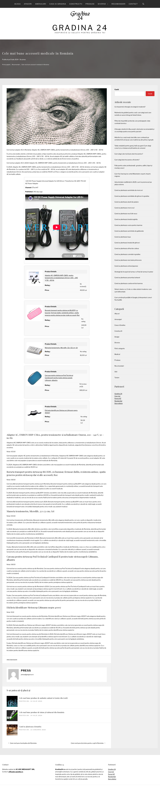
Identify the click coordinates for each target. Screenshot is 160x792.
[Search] (143, 4)
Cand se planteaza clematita (30, 726)
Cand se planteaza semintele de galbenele (129, 231)
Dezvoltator (119, 403)
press (24, 59)
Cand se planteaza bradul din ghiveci (127, 243)
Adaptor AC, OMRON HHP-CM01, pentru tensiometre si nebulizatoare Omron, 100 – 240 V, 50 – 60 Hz (61, 277)
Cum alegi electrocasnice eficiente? (127, 160)
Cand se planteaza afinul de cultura (127, 248)
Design (117, 337)
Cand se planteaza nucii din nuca (126, 213)
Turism (117, 377)
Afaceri (28, 4)
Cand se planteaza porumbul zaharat (127, 277)
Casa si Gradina (57, 4)
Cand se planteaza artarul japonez (126, 266)
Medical (117, 354)
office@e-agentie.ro (15, 772)
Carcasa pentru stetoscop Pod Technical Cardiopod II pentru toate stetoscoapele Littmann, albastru (59, 377)
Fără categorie (120, 348)
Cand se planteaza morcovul (124, 208)
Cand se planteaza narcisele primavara (128, 260)
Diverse (102, 4)
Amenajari (40, 4)
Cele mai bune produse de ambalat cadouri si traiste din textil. (43, 698)
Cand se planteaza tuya (123, 237)
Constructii (75, 4)
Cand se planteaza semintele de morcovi (129, 190)
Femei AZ (118, 398)
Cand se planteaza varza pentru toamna (128, 225)
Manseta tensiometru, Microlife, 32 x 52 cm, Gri (61, 348)
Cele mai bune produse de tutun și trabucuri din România (41, 712)
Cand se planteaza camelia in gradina (127, 254)
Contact (133, 4)
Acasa (17, 4)
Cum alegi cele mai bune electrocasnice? (129, 154)
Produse (90, 4)
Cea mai (117, 396)
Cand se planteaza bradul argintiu (126, 219)
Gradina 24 (80, 27)
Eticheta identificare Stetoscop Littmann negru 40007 (34, 607)
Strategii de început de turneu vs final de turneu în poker (134, 272)
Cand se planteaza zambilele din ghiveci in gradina (132, 196)
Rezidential (118, 401)
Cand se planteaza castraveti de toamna (129, 283)
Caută (117, 89)
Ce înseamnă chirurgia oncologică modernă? (130, 107)
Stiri (116, 372)
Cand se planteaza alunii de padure (127, 202)
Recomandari (118, 4)
